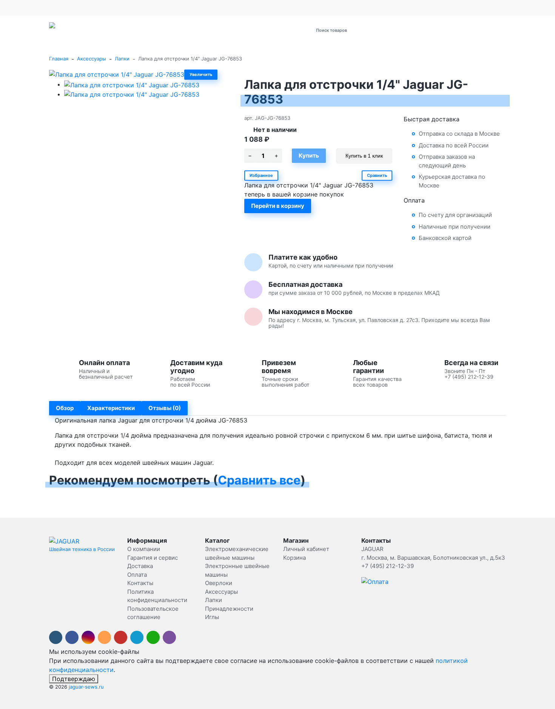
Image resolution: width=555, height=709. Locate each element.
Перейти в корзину (277, 205)
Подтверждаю (73, 679)
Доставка (149, 8)
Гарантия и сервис (105, 8)
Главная (58, 59)
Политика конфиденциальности (255, 8)
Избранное (261, 175)
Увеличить (201, 74)
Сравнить (377, 175)
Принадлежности (229, 608)
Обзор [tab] (65, 408)
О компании (63, 8)
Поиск (406, 30)
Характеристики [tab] (111, 408)
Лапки (122, 59)
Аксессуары (91, 59)
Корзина (294, 557)
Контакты (199, 8)
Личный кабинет (306, 549)
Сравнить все (259, 480)
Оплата (174, 8)
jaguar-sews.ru (86, 687)
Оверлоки (218, 583)
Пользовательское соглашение (339, 8)
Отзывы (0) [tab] (164, 408)
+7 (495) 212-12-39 (418, 8)
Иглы (212, 617)
